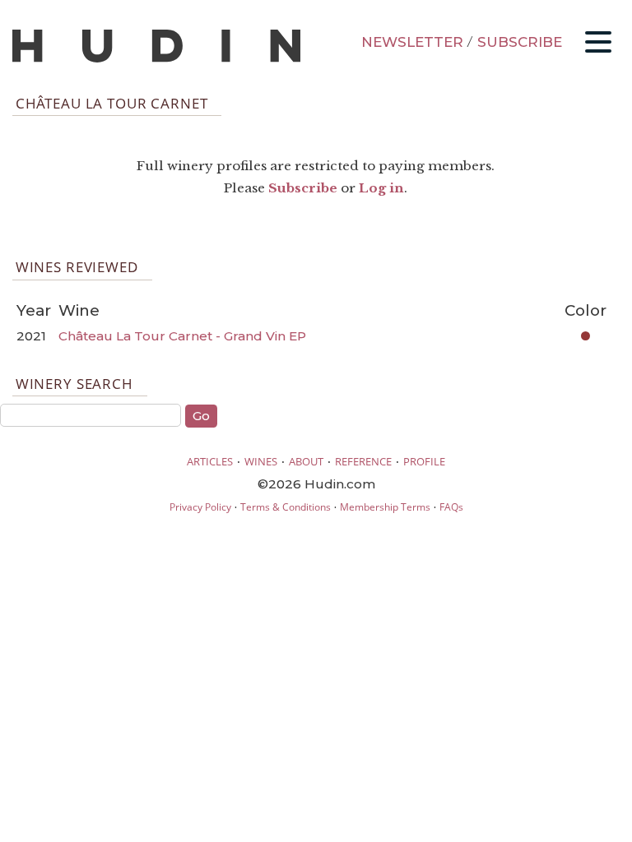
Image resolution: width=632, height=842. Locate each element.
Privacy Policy (200, 507)
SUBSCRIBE (519, 42)
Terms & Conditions (285, 507)
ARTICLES (210, 461)
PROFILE (424, 461)
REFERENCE (363, 461)
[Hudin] (156, 59)
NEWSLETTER (412, 42)
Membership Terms (385, 507)
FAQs (451, 507)
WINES (260, 461)
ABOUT (306, 461)
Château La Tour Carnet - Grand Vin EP (182, 336)
